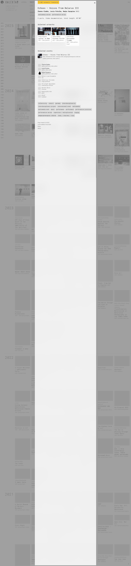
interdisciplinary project (47, 106)
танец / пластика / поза (66, 115)
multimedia (76, 106)
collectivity (42, 103)
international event (64, 106)
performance (60, 109)
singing (77, 112)
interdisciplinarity (68, 103)
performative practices (83, 109)
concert (51, 103)
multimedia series (44, 14)
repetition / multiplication (63, 112)
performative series (59, 14)
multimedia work (43, 109)
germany (57, 103)
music (52, 109)
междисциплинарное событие (47, 115)
